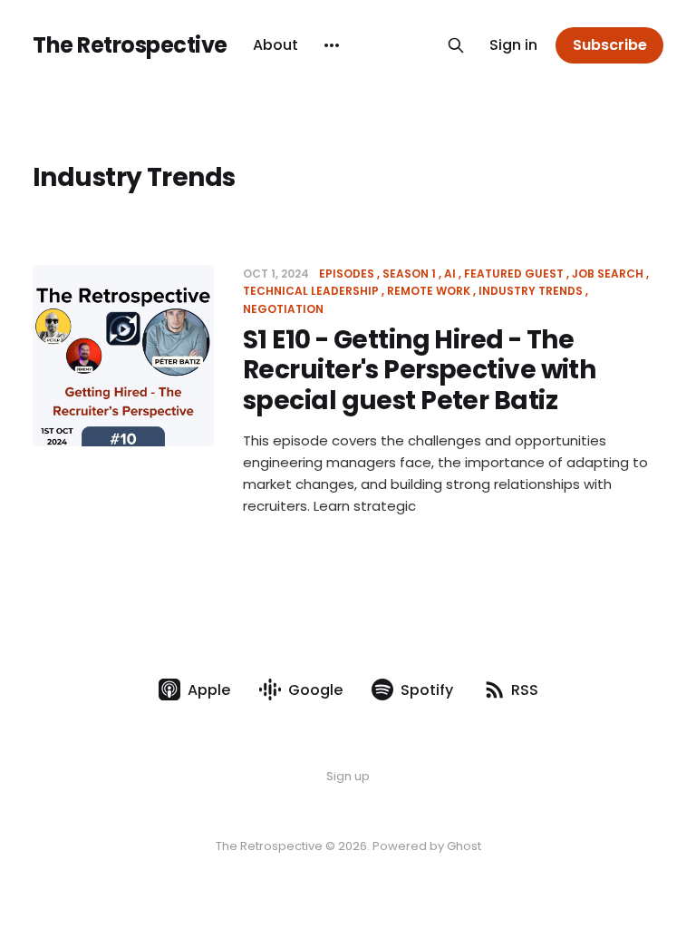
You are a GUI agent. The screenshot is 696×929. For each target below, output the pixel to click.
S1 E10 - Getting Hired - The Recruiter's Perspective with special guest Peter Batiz (419, 370)
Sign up (348, 776)
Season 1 (409, 273)
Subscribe (610, 44)
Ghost (464, 846)
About (275, 44)
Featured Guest (514, 273)
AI (450, 273)
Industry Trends (530, 290)
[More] (331, 45)
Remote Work (428, 290)
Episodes (346, 273)
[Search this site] (455, 45)
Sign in (513, 44)
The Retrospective (130, 45)
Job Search (607, 273)
